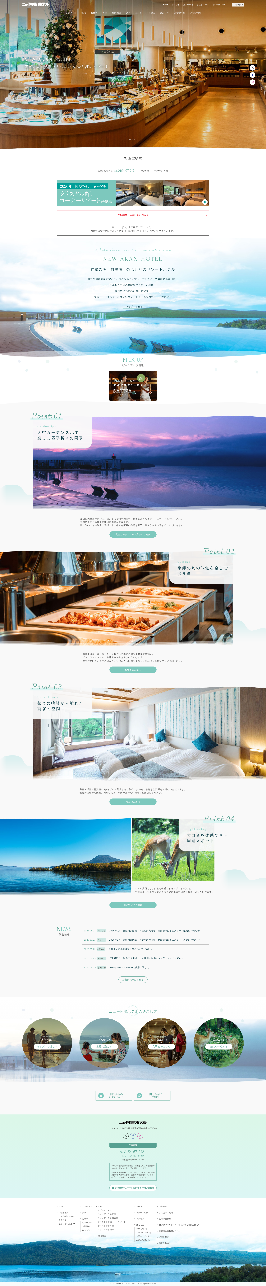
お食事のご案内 (133, 669)
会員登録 (145, 170)
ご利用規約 (164, 1237)
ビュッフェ (87, 1222)
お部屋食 (86, 1226)
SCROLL (132, 140)
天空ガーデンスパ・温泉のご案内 (133, 534)
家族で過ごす (142, 1228)
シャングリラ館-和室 (107, 1214)
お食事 (94, 12)
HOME (165, 5)
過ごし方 (164, 12)
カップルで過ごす (144, 1232)
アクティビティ (133, 12)
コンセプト (71, 12)
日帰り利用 (179, 12)
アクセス (150, 12)
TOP (61, 1206)
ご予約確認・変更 (160, 170)
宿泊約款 (163, 1243)
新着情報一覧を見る (132, 979)
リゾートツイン (104, 1210)
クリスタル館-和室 (106, 1226)
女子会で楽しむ (143, 1236)
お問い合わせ (187, 5)
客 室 (104, 12)
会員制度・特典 (219, 5)
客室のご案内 (133, 801)
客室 (100, 1206)
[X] (252, 68)
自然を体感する (143, 1240)
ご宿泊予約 (195, 12)
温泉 (83, 12)
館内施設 (116, 12)
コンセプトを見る (133, 306)
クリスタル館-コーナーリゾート (112, 1222)
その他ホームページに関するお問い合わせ (134, 1188)
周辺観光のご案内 (133, 905)
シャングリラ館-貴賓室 (108, 1218)
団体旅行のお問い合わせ (169, 1231)
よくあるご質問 (203, 5)
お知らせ (175, 5)
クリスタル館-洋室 (106, 1229)
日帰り (139, 1206)
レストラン (87, 1230)
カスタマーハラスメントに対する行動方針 (177, 1225)
